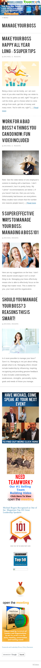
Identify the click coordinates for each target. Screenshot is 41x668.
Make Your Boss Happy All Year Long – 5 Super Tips (19, 46)
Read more (31, 203)
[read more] (20, 73)
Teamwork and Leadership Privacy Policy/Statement (17, 647)
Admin (36, 664)
